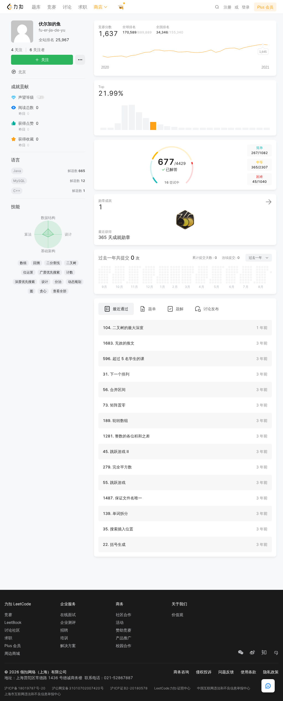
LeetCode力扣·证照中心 (172, 688)
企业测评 (68, 622)
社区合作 (123, 615)
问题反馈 (226, 671)
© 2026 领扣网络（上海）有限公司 (35, 671)
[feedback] (268, 685)
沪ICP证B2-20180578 (129, 688)
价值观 (177, 615)
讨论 (67, 7)
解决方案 (68, 646)
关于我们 (179, 603)
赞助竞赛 (123, 630)
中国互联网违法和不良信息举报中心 (223, 688)
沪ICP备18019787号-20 (24, 688)
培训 (64, 638)
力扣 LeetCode (17, 603)
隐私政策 (271, 671)
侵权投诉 (203, 671)
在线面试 (68, 615)
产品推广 (123, 638)
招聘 (64, 630)
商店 (98, 7)
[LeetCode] (15, 7)
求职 (82, 7)
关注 (45, 59)
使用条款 (248, 671)
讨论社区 (12, 630)
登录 (246, 7)
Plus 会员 (12, 646)
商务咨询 (181, 671)
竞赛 (51, 7)
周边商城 (12, 653)
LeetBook (13, 622)
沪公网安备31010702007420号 (78, 688)
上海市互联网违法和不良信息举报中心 (32, 694)
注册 (227, 7)
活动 (120, 622)
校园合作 (123, 646)
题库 (36, 7)
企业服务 (68, 603)
